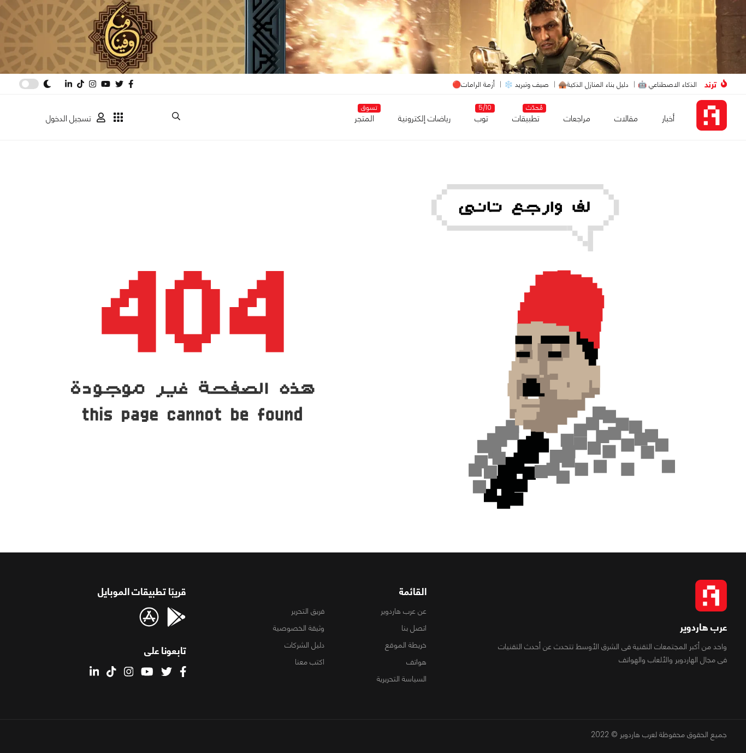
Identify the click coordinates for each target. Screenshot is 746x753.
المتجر (364, 116)
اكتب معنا (309, 661)
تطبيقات (526, 116)
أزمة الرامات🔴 (473, 84)
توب (481, 116)
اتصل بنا (414, 627)
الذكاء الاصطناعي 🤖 (667, 84)
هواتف (416, 661)
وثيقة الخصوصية (298, 627)
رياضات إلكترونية (424, 118)
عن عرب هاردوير (404, 610)
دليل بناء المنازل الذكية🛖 (593, 84)
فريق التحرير (307, 610)
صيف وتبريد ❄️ (526, 84)
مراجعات (577, 118)
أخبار (668, 118)
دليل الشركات (304, 644)
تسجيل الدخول (68, 118)
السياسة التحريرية (402, 678)
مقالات (626, 118)
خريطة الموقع (406, 644)
